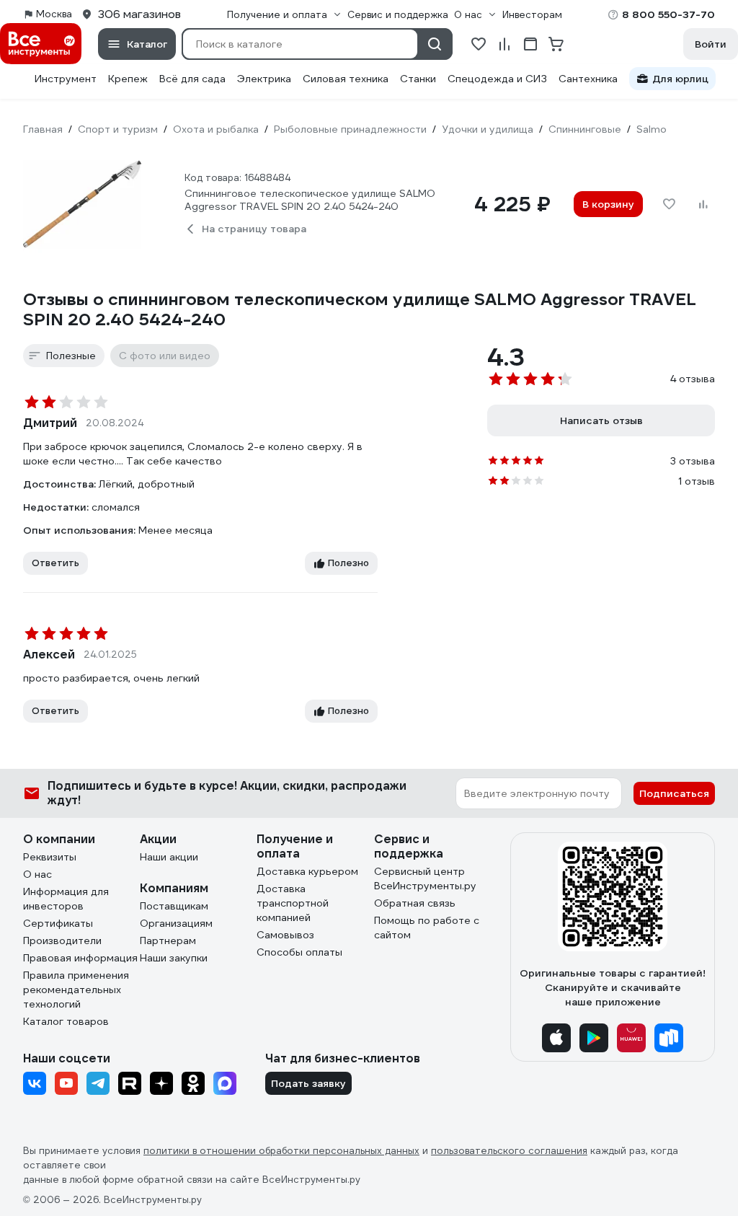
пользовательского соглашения (509, 1151)
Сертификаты (58, 923)
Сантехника (588, 78)
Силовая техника (345, 78)
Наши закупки (174, 957)
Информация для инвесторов (66, 898)
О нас (37, 874)
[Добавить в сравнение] (703, 204)
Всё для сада (192, 78)
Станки (418, 78)
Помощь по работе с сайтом (426, 927)
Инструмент (66, 78)
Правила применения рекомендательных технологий (76, 989)
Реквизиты (49, 856)
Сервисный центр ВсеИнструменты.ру (425, 878)
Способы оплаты (299, 952)
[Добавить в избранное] (668, 204)
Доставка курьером (307, 871)
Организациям (176, 923)
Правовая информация (80, 957)
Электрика (264, 78)
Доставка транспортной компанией (293, 903)
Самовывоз (285, 934)
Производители (62, 940)
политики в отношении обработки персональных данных (281, 1151)
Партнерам (168, 940)
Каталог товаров (66, 1021)
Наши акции (169, 856)
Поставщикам (174, 905)
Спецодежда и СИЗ (497, 78)
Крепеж (128, 78)
